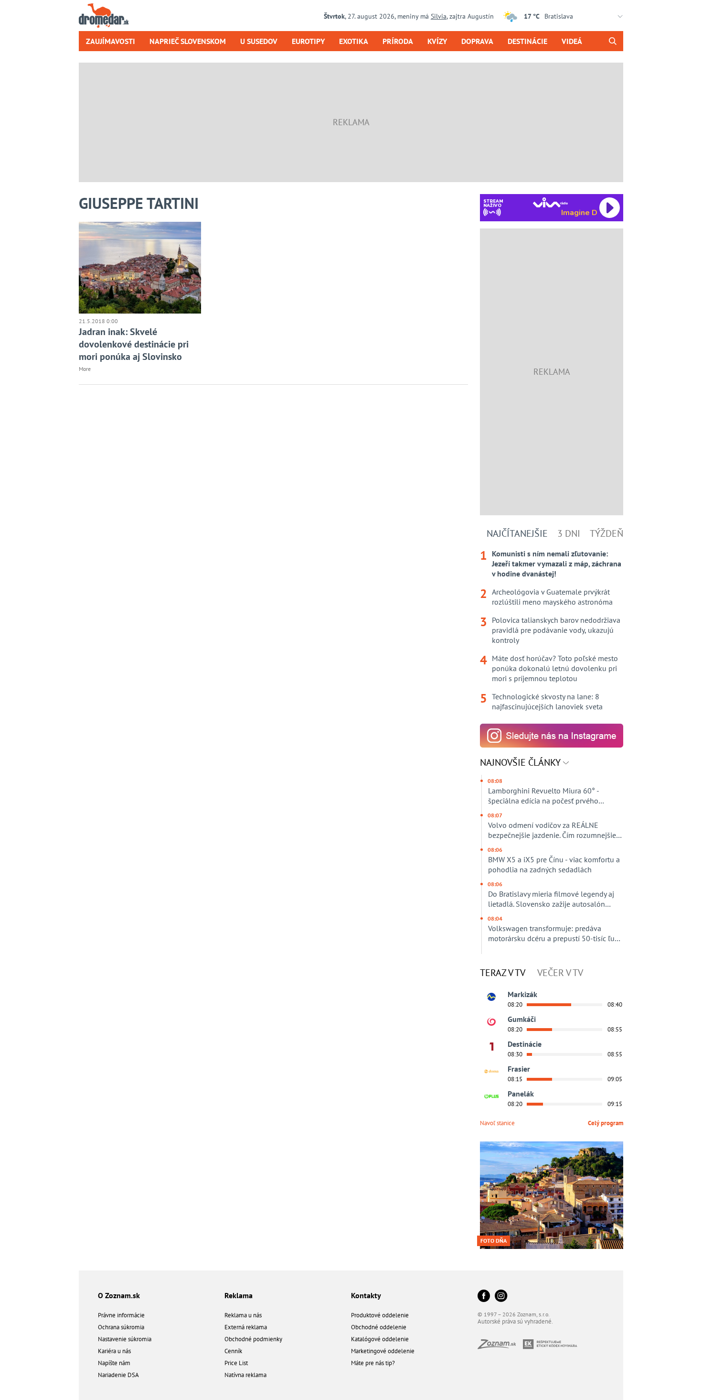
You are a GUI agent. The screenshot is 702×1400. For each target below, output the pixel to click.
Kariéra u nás (114, 1351)
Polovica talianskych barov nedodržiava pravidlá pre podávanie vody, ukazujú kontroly (556, 630)
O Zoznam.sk (119, 1295)
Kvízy (437, 41)
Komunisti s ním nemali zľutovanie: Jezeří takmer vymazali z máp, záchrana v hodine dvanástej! (556, 563)
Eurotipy (308, 41)
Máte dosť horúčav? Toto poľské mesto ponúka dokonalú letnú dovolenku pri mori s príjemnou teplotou (555, 668)
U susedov (258, 41)
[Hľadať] (612, 41)
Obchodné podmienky (253, 1339)
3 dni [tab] (568, 533)
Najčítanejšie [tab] (517, 533)
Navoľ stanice (497, 1123)
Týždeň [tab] (606, 533)
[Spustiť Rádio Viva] (550, 202)
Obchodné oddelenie (378, 1327)
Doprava (477, 41)
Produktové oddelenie (380, 1315)
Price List (236, 1363)
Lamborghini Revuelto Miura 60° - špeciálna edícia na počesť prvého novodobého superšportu (543, 796)
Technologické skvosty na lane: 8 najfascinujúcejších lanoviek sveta (547, 701)
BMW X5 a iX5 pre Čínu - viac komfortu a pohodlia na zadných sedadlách (554, 864)
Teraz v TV (502, 972)
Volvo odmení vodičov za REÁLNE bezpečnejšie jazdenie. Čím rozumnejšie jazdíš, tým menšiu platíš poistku (552, 830)
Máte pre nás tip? (373, 1363)
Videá (572, 41)
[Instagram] (501, 1296)
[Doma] (491, 1071)
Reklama (238, 1295)
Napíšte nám (114, 1363)
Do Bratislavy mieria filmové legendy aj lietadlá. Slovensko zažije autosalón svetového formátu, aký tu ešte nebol (551, 899)
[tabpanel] (551, 630)
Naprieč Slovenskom (187, 41)
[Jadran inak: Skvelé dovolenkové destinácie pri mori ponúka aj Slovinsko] (140, 268)
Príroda (398, 41)
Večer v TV (560, 972)
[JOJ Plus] (491, 1096)
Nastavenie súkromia (124, 1339)
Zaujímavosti (110, 41)
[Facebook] (484, 1296)
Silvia (439, 16)
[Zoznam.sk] (500, 1346)
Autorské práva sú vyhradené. (515, 1321)
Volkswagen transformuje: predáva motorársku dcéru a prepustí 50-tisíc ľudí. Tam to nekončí (555, 933)
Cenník (233, 1351)
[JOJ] (491, 1022)
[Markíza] (491, 997)
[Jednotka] (491, 1046)
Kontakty (366, 1295)
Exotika (353, 41)
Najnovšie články (521, 762)
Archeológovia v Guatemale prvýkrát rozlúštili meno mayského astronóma (552, 597)
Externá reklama (245, 1327)
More (85, 368)
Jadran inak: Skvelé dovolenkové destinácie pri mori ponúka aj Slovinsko (134, 344)
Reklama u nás (243, 1315)
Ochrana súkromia (121, 1327)
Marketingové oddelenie (383, 1351)
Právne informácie (121, 1315)
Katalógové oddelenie (380, 1339)
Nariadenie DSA (118, 1375)
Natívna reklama (245, 1375)
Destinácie (527, 41)
